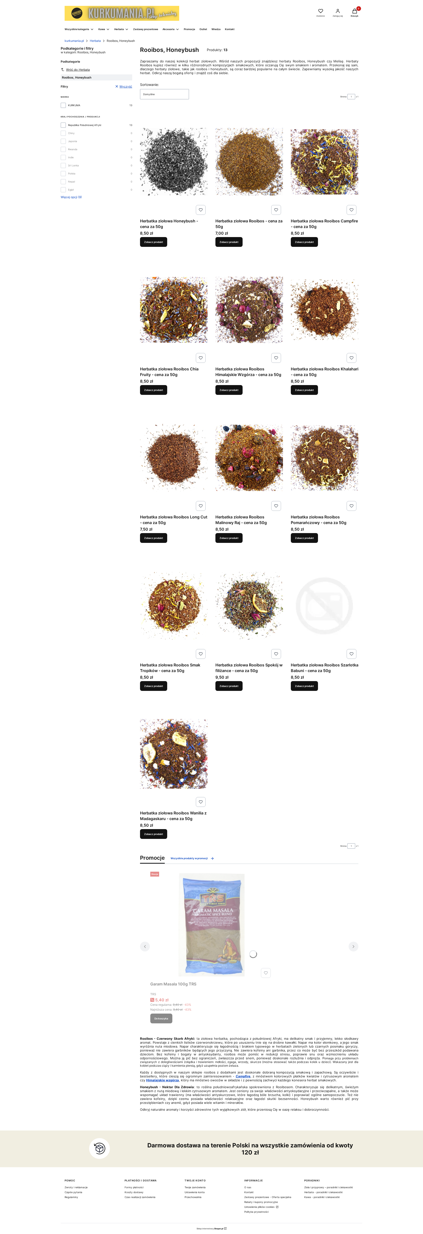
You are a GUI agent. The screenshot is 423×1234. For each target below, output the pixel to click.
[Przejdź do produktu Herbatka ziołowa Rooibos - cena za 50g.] (249, 162)
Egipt (71, 189)
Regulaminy (71, 1197)
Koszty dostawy (134, 1192)
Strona (343, 96)
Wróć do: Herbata (78, 69)
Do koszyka (161, 1018)
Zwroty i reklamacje (76, 1187)
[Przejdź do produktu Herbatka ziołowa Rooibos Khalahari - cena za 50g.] (324, 310)
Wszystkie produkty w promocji (189, 858)
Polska (71, 173)
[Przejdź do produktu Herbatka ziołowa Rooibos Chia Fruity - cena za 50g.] (174, 310)
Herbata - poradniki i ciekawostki (323, 1192)
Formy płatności (134, 1187)
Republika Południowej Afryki (84, 125)
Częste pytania (73, 1192)
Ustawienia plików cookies (259, 1206)
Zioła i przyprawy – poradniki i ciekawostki (328, 1187)
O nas (247, 1187)
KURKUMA (74, 105)
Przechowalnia (193, 1197)
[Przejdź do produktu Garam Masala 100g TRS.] (211, 925)
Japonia (72, 141)
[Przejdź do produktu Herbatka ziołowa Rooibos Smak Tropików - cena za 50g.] (174, 606)
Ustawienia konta (195, 1192)
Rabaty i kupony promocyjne (261, 1201)
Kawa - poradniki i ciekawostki (322, 1197)
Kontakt (249, 1192)
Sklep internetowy (210, 1228)
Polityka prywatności (256, 1211)
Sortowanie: (149, 84)
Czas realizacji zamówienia (140, 1197)
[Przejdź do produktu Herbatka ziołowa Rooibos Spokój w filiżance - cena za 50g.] (249, 606)
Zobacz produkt (153, 241)
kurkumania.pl (74, 41)
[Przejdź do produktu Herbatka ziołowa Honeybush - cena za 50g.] (174, 162)
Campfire (243, 1076)
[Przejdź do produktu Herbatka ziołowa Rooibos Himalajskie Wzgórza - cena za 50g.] (249, 310)
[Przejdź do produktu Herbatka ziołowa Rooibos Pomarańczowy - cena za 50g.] (324, 458)
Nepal (71, 181)
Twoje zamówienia (195, 1187)
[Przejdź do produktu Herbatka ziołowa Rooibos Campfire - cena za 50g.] (324, 162)
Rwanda (72, 149)
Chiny (71, 133)
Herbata (95, 41)
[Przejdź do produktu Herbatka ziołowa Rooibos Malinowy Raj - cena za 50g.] (249, 458)
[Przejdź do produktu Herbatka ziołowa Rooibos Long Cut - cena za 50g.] (174, 458)
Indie (71, 157)
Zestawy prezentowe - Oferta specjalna (267, 1197)
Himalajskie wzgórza (162, 1080)
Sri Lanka (73, 165)
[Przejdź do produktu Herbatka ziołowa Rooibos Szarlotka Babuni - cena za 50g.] (324, 606)
